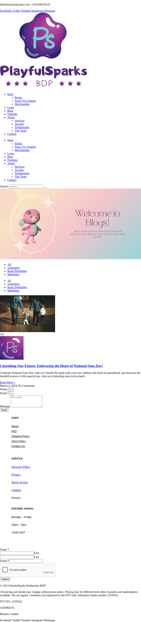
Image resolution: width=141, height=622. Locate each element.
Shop (10, 94)
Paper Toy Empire (25, 100)
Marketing (13, 274)
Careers (16, 490)
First (36, 553)
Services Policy (20, 466)
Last (36, 556)
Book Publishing (17, 271)
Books (18, 97)
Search (4, 186)
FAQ (14, 431)
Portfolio (12, 114)
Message (5, 406)
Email (4, 393)
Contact (11, 133)
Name (4, 389)
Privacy (16, 474)
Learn (10, 107)
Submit (5, 579)
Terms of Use (19, 482)
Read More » (7, 382)
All (9, 264)
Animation (13, 267)
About (11, 117)
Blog (10, 110)
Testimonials (22, 127)
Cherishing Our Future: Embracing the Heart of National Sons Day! (51, 366)
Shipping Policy (20, 436)
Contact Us (18, 446)
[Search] (44, 187)
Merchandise (22, 104)
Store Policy (18, 441)
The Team (20, 130)
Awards (19, 124)
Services (19, 120)
